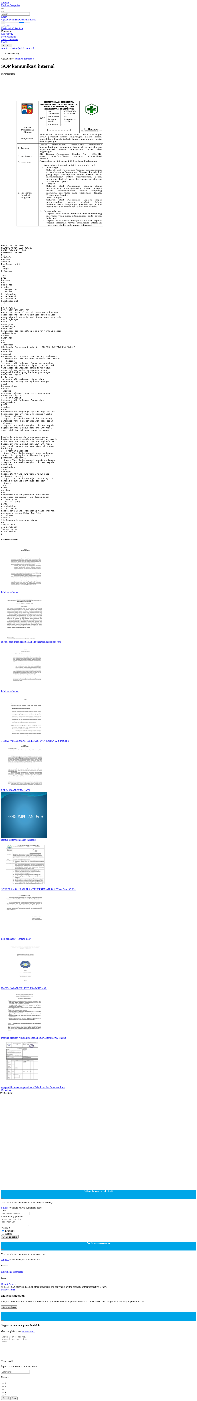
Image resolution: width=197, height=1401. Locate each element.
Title (3, 1210)
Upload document (10, 19)
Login (4, 17)
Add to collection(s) (11, 48)
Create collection (9, 1237)
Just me (8, 1234)
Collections (17, 28)
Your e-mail (7, 1361)
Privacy (5, 1289)
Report (4, 1284)
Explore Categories (10, 5)
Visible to (5, 1227)
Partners (12, 1284)
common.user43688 (24, 58)
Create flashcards (27, 19)
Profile (4, 42)
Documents (6, 1271)
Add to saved (27, 48)
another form (28, 1331)
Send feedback (9, 1307)
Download (6, 1090)
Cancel (5, 1398)
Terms (12, 1289)
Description (11, 1216)
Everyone (9, 1230)
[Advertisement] (93, 82)
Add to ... (6, 45)
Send (14, 1398)
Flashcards (6, 28)
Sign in (5, 1207)
